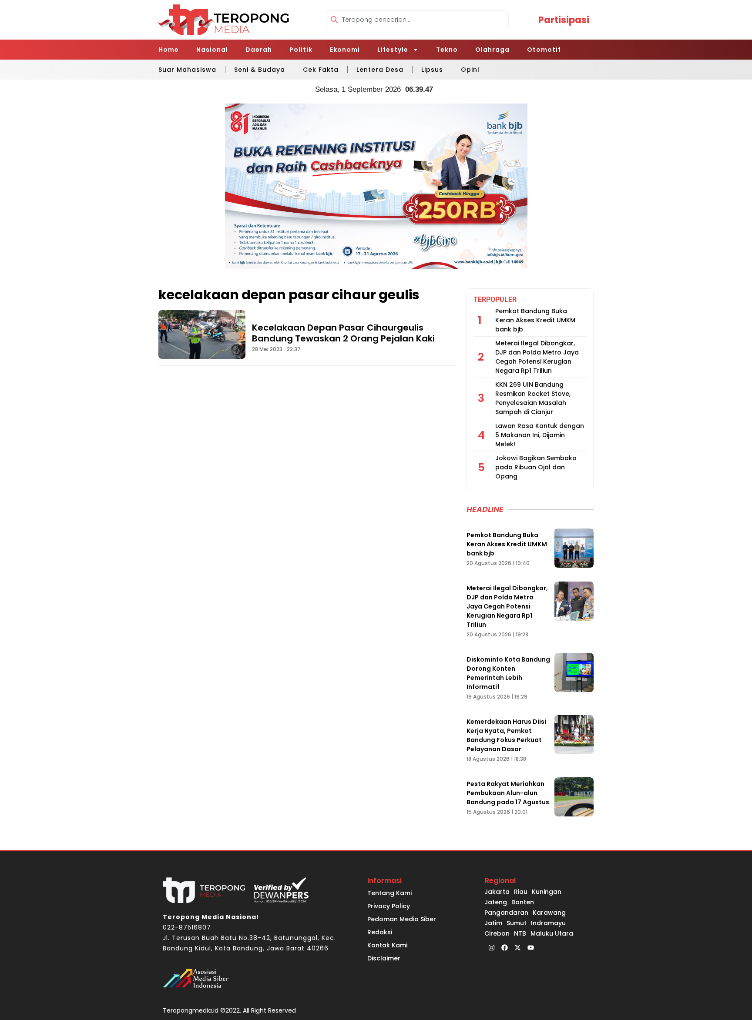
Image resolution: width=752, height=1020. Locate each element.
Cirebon (497, 933)
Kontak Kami (387, 945)
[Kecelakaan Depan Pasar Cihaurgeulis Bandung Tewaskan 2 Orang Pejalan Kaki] (201, 334)
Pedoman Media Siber (401, 919)
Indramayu (548, 923)
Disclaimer (383, 958)
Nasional (212, 49)
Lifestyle (392, 49)
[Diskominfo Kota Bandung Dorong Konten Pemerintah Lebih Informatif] (574, 672)
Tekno (447, 49)
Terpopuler (495, 299)
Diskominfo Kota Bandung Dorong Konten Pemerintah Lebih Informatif (508, 673)
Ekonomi (345, 49)
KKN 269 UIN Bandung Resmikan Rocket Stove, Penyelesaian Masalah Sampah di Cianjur (533, 398)
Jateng (495, 902)
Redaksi (379, 932)
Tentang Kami (389, 893)
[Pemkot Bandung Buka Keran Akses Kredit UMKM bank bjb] (574, 548)
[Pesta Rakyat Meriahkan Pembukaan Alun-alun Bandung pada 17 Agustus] (574, 796)
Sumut (517, 923)
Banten (522, 902)
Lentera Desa (379, 69)
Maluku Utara (551, 933)
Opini (470, 69)
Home (168, 49)
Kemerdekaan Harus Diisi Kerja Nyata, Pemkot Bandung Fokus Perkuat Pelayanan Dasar (506, 735)
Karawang (549, 912)
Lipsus (432, 69)
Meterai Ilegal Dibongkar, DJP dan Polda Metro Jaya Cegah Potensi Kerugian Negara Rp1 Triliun (537, 357)
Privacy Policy (388, 906)
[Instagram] (491, 947)
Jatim (493, 923)
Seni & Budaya (259, 69)
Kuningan (546, 891)
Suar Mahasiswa (187, 69)
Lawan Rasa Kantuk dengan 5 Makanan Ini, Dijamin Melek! (539, 434)
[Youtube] (530, 947)
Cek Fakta (321, 69)
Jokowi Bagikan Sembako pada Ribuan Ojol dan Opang (536, 467)
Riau (520, 891)
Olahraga (492, 49)
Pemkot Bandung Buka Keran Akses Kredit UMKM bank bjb (535, 320)
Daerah (258, 49)
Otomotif (544, 49)
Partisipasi (563, 19)
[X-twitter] (517, 947)
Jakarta (497, 891)
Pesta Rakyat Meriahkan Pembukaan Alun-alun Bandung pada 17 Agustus (508, 792)
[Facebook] (504, 947)
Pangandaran (506, 912)
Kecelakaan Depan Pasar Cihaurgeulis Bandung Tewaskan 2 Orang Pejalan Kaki (343, 332)
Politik (300, 49)
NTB (520, 933)
